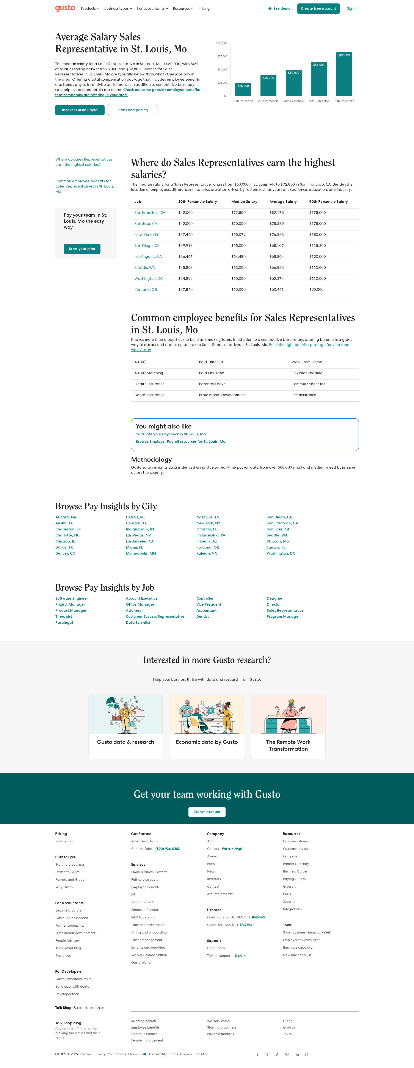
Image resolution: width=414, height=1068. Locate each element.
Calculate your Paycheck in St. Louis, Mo (171, 434)
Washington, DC (149, 278)
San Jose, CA (146, 223)
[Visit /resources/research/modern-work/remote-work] (288, 727)
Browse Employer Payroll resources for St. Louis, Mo (180, 441)
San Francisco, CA (150, 212)
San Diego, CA (147, 245)
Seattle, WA (145, 267)
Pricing (204, 8)
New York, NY (147, 234)
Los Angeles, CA (148, 256)
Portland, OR (146, 289)
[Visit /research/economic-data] (207, 727)
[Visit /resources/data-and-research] (126, 727)
